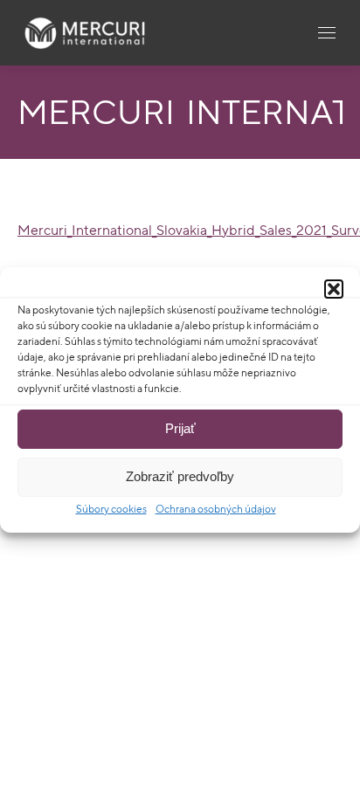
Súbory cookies (111, 508)
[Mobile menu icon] (327, 32)
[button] (334, 289)
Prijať (180, 428)
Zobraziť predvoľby (180, 476)
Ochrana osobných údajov (216, 508)
